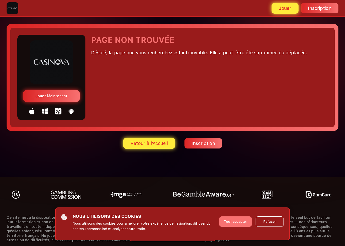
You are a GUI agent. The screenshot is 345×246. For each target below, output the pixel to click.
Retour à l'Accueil (149, 143)
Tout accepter (235, 221)
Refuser (269, 221)
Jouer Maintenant (51, 96)
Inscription (319, 8)
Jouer (285, 8)
